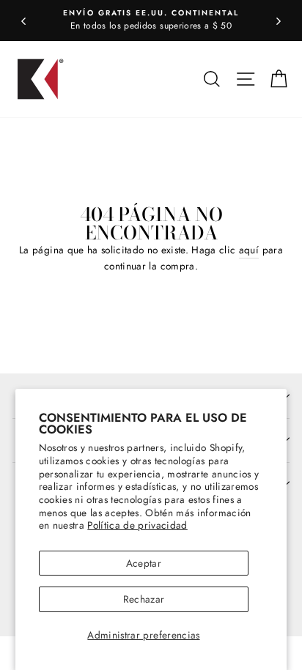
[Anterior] (23, 20)
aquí (249, 249)
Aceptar (143, 563)
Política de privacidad (137, 525)
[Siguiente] (278, 20)
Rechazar (144, 599)
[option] (151, 20)
